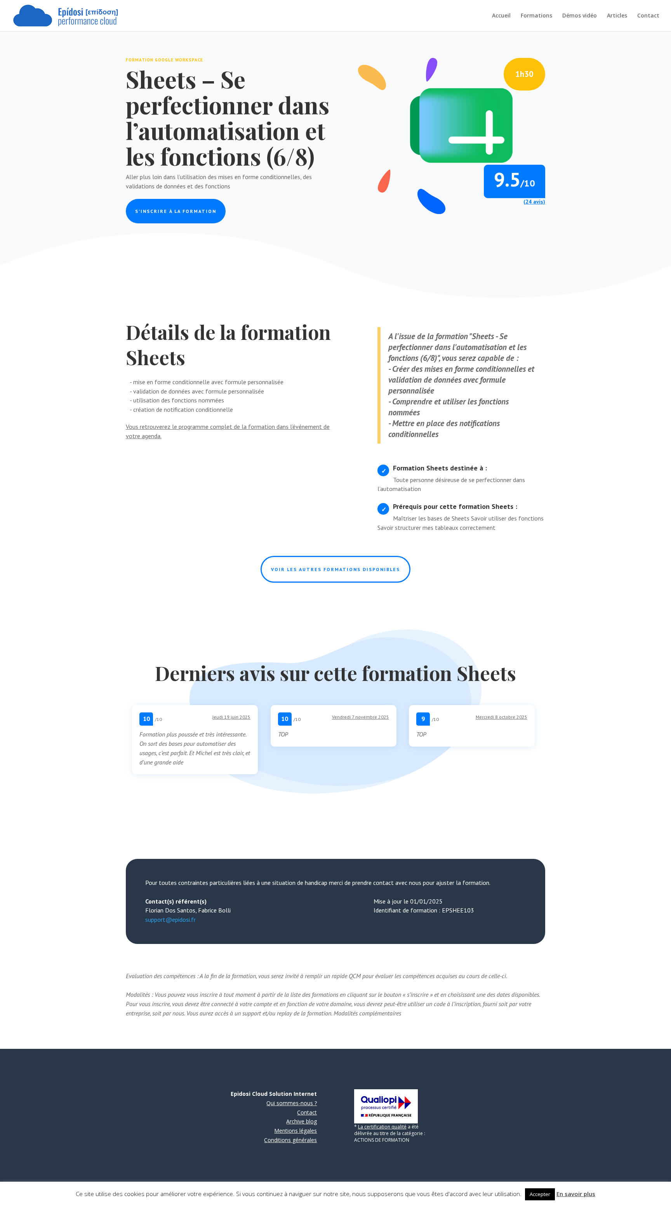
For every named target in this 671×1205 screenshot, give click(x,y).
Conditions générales (290, 1140)
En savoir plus (575, 1194)
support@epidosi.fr (170, 919)
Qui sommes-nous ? (291, 1103)
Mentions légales (295, 1130)
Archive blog (301, 1121)
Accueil (501, 16)
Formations (536, 16)
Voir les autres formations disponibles (335, 569)
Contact (648, 16)
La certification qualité (382, 1126)
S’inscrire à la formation (175, 211)
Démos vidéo (579, 16)
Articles (617, 16)
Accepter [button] (540, 1194)
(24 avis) (534, 201)
